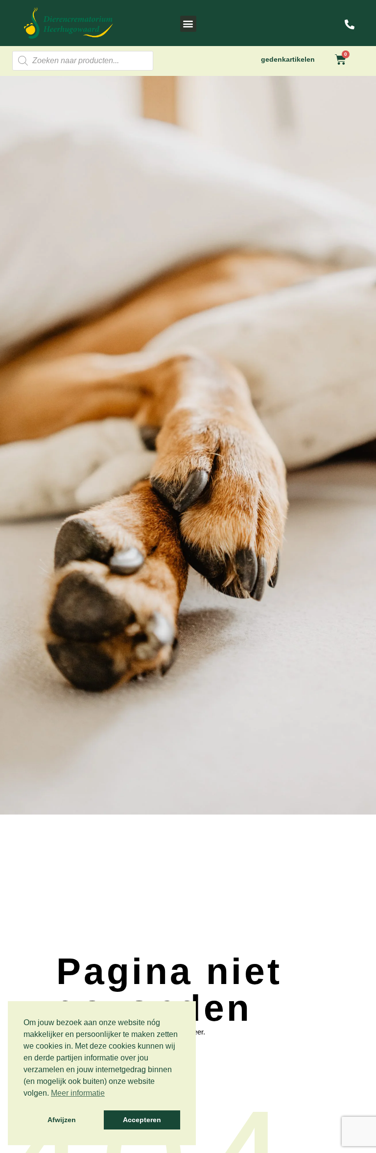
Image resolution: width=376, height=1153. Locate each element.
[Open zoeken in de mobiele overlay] (82, 61)
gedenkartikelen (288, 59)
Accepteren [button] (142, 1120)
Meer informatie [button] (78, 1093)
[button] (188, 24)
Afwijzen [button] (61, 1120)
